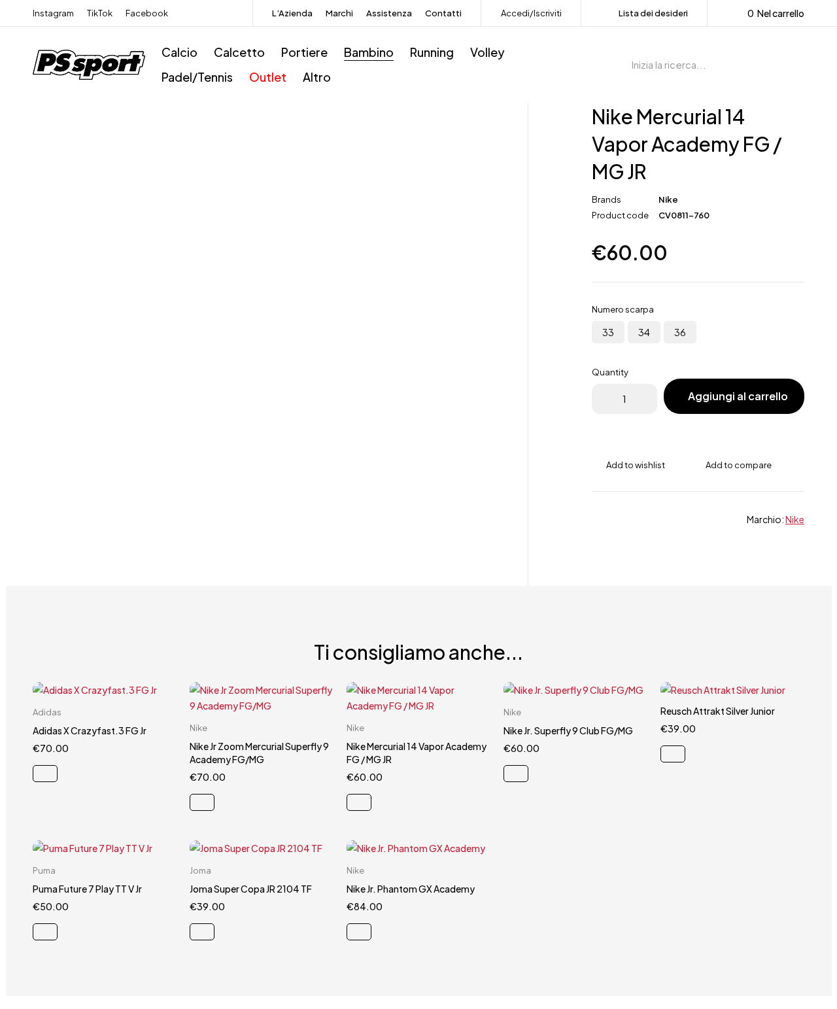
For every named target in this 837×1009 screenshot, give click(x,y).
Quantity (610, 372)
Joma (200, 870)
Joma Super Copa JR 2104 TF (251, 889)
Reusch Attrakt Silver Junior (717, 711)
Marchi (339, 13)
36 (680, 332)
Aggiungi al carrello (738, 396)
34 (644, 332)
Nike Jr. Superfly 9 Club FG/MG (568, 730)
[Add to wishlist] (628, 464)
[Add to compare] (731, 464)
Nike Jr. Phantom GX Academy (411, 889)
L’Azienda (292, 13)
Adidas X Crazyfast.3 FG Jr (89, 730)
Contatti (443, 13)
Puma (44, 870)
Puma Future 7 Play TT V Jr (87, 889)
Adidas (47, 712)
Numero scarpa (623, 309)
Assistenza (389, 13)
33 (608, 332)
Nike (668, 199)
